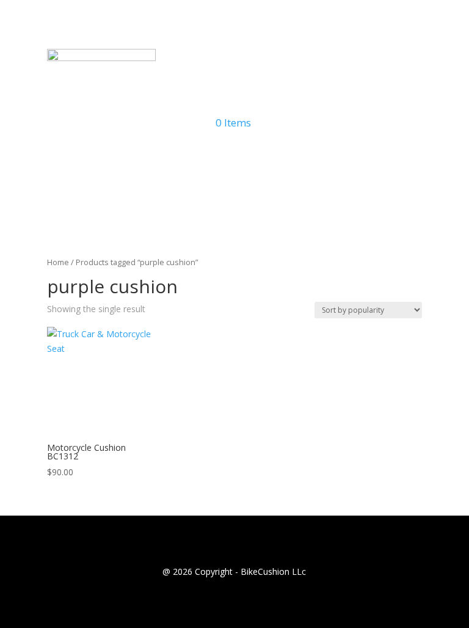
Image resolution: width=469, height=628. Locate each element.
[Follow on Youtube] (210, 156)
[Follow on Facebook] (234, 156)
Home (58, 262)
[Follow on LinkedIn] (259, 156)
